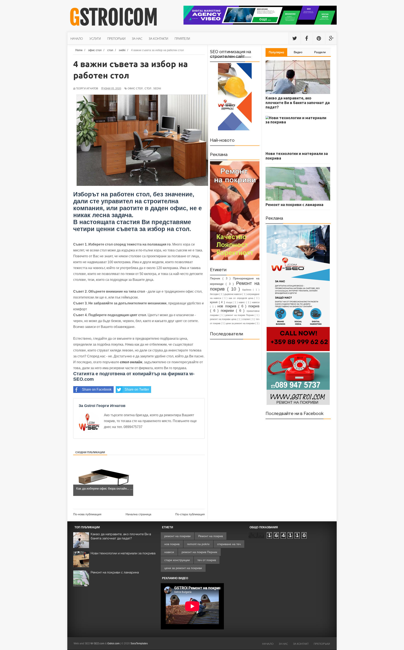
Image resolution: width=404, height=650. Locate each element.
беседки (214, 294)
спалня (246, 319)
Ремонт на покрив (210, 536)
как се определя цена (241, 298)
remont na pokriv (198, 544)
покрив (253, 306)
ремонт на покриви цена (223, 319)
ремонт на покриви (177, 536)
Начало (268, 644)
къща (229, 302)
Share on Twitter (137, 389)
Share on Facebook (97, 389)
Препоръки (322, 644)
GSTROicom (113, 17)
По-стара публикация (190, 514)
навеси (255, 302)
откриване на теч (229, 544)
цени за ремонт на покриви (240, 323)
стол (148, 88)
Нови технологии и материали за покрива (123, 553)
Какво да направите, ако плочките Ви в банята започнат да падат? (121, 536)
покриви (228, 311)
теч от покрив (206, 560)
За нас (283, 644)
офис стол (135, 88)
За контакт (301, 644)
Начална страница (138, 514)
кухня (214, 302)
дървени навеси (233, 294)
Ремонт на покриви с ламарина (115, 572)
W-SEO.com (97, 643)
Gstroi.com (113, 643)
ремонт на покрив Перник (240, 315)
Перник (216, 278)
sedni (157, 88)
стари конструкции (177, 560)
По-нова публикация (87, 514)
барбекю (247, 289)
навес (242, 302)
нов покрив (227, 306)
